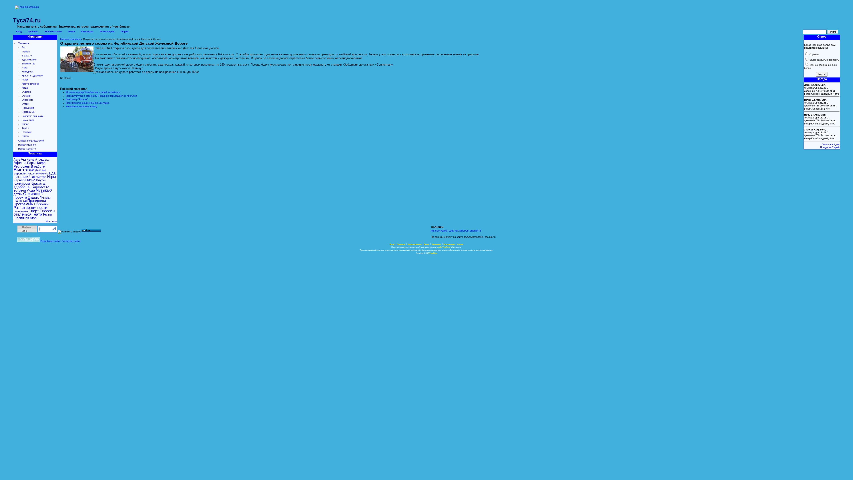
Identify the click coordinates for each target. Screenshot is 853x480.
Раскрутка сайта (71, 241)
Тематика (23, 43)
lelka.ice (435, 230)
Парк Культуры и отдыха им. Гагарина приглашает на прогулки (101, 95)
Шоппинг (27, 132)
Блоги (71, 31)
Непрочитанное (53, 31)
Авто (24, 47)
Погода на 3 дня (830, 144)
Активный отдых (35, 159)
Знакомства (28, 63)
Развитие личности (32, 116)
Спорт (25, 124)
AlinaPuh (463, 230)
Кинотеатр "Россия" (77, 99)
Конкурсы (27, 71)
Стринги (814, 54)
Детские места (40, 173)
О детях (26, 91)
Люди (25, 79)
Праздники (28, 107)
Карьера (20, 180)
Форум (124, 31)
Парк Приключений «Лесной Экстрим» (88, 103)
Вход (19, 31)
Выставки (24, 169)
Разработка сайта (50, 241)
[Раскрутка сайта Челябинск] (28, 241)
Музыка (42, 190)
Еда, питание (29, 59)
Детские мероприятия (30, 171)
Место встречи (30, 83)
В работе (27, 55)
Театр (37, 214)
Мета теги (51, 221)
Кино (31, 180)
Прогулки (41, 204)
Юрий (444, 230)
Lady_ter (453, 230)
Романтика (28, 120)
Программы (28, 111)
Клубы (41, 180)
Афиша (26, 51)
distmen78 (475, 230)
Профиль (33, 31)
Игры (25, 67)
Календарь (87, 31)
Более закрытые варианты (824, 59)
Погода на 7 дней (829, 147)
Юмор (25, 136)
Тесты (25, 128)
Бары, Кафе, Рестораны (30, 164)
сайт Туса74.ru (444, 247)
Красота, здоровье (32, 75)
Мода (25, 87)
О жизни (26, 95)
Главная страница (70, 39)
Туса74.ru (433, 253)
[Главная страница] (27, 7)
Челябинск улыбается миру (81, 106)
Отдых (25, 103)
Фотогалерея (107, 31)
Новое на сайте (27, 148)
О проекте (27, 99)
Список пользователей (31, 140)
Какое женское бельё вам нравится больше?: (819, 46)
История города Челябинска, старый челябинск (93, 92)
